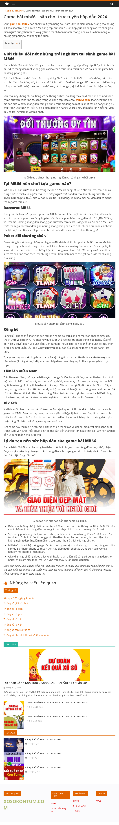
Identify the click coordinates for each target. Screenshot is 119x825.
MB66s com (83, 100)
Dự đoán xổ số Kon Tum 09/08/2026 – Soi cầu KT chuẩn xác (57, 716)
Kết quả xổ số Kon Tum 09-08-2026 (43, 753)
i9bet (53, 803)
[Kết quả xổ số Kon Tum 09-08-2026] (14, 753)
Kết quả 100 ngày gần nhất (19, 598)
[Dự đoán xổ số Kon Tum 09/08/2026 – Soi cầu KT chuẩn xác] (14, 717)
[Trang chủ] (7, 4)
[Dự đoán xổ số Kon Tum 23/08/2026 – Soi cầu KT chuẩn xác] (59, 651)
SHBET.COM (79, 805)
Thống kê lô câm (13, 608)
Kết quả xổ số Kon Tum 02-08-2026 (43, 767)
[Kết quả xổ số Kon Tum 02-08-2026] (14, 767)
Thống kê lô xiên (13, 624)
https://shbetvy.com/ (27, 823)
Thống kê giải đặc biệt (16, 603)
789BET (77, 810)
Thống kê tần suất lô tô (17, 630)
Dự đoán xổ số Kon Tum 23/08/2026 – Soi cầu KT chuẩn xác (45, 683)
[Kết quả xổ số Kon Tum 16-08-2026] (14, 739)
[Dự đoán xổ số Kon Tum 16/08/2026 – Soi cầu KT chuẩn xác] (14, 703)
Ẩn (17, 43)
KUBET (99, 800)
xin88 (76, 800)
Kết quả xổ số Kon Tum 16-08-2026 (43, 739)
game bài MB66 (19, 24)
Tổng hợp (19, 10)
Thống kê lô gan (13, 614)
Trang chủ (8, 10)
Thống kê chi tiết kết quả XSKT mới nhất (27, 635)
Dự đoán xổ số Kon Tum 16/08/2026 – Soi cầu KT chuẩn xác (57, 702)
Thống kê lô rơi (12, 619)
